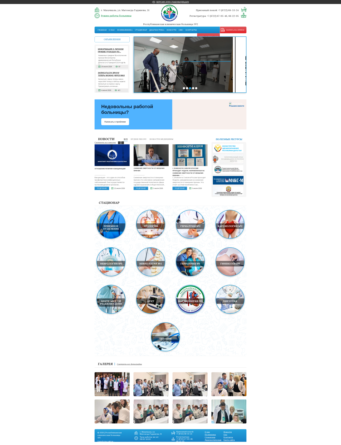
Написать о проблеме (115, 122)
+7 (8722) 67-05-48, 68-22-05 (223, 15)
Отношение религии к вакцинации (110, 169)
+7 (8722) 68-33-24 (228, 10)
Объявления (112, 39)
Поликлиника (125, 30)
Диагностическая (213, 440)
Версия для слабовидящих (172, 2)
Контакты (191, 30)
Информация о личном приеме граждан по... (110, 50)
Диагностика (156, 30)
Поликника (210, 434)
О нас (112, 30)
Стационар (141, 30)
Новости (171, 30)
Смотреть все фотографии (129, 364)
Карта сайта (229, 440)
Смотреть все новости (105, 142)
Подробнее (102, 188)
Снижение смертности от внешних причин (149, 169)
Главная (102, 30)
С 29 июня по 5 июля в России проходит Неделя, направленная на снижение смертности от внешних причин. (188, 171)
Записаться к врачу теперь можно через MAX (111, 74)
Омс (181, 30)
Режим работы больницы (116, 15)
